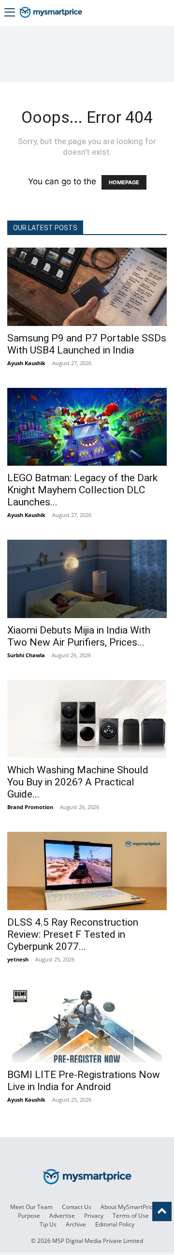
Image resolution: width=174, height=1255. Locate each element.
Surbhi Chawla (26, 655)
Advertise (62, 1215)
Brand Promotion (30, 807)
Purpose (29, 1215)
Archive (76, 1224)
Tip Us (48, 1224)
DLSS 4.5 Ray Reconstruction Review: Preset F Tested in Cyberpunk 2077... (72, 934)
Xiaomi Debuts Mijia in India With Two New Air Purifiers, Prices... (78, 636)
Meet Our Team (31, 1207)
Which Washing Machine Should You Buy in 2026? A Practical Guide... (77, 782)
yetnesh (18, 959)
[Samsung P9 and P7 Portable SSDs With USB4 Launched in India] (87, 287)
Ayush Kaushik (26, 363)
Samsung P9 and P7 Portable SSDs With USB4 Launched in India (86, 344)
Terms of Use (131, 1215)
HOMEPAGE (124, 182)
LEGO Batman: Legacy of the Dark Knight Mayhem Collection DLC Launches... (82, 490)
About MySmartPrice (128, 1207)
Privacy (93, 1215)
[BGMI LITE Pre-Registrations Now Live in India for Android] (87, 1023)
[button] (9, 13)
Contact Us (76, 1207)
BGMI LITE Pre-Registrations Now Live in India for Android (83, 1081)
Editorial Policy (114, 1224)
